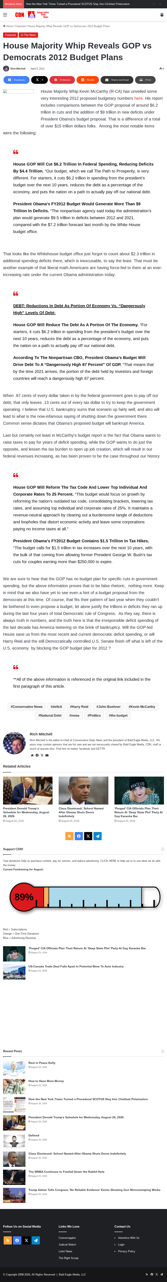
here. (139, 98)
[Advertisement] (83, 1014)
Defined (34, 1135)
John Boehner (109, 706)
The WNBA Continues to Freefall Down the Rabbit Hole (66, 1171)
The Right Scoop (68, 1258)
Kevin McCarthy (143, 706)
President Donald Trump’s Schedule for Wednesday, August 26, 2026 (26, 812)
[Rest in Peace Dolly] (14, 1068)
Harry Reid (80, 706)
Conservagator (67, 1237)
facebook (84, 748)
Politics (95, 715)
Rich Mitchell (17, 68)
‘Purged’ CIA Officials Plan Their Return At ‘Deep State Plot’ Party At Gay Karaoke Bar (138, 812)
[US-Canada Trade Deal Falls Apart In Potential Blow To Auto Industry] (14, 972)
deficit (57, 706)
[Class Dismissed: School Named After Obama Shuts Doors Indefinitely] (83, 791)
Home (9, 26)
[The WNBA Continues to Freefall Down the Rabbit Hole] (14, 1177)
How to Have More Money (46, 1081)
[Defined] (14, 1141)
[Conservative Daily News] (32, 14)
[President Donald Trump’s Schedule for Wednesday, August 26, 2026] (28, 791)
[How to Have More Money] (14, 1086)
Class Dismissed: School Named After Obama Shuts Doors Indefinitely (81, 812)
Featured (20, 26)
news (75, 715)
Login (121, 1244)
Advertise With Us (129, 1237)
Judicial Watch (67, 1244)
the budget (119, 715)
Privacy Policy (126, 1251)
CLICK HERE (108, 860)
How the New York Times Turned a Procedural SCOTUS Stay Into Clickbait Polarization (88, 1099)
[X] (42, 755)
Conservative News (28, 706)
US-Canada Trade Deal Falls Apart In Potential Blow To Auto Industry (76, 966)
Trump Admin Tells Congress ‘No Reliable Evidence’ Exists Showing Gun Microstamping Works (94, 1189)
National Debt (50, 715)
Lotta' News (65, 1251)
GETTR (100, 748)
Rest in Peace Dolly (42, 1062)
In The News (28, 34)
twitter (74, 748)
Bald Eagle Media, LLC (72, 1274)
